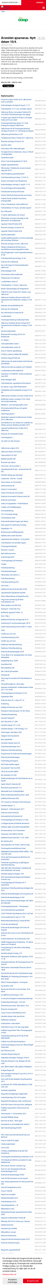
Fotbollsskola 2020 (8, 518)
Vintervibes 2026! (7, 158)
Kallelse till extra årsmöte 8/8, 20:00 (14, 589)
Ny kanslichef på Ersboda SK (11, 816)
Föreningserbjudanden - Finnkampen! (14, 906)
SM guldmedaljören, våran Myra (12, 684)
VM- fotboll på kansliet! (9, 671)
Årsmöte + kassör (7, 550)
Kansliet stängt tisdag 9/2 (10, 1054)
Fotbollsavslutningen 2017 (10, 746)
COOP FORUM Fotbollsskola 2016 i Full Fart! (17, 913)
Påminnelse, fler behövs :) (10, 575)
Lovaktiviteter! (6, 316)
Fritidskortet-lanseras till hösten (12, 192)
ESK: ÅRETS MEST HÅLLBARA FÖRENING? (16, 1067)
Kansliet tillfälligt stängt (9, 1117)
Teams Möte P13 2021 (9, 455)
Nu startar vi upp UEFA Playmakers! (14, 387)
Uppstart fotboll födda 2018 (11, 224)
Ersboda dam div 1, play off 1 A (12, 700)
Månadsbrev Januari (8, 1232)
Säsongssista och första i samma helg (15, 845)
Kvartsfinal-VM (6, 664)
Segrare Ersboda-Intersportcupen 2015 (15, 1239)
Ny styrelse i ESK (7, 986)
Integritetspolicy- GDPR (9, 661)
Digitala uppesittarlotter (9, 165)
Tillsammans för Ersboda (10, 278)
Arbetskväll (5, 675)
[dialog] (23, 1270)
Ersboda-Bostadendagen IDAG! (12, 1175)
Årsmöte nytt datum (8, 462)
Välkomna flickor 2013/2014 (11, 452)
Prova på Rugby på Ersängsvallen (13, 188)
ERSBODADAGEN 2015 (9, 1198)
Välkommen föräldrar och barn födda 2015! (17, 396)
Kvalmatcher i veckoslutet (10, 1023)
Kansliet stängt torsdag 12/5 (11, 953)
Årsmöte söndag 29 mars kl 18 (12, 141)
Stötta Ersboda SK (8, 486)
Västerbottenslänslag (9, 714)
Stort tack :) (5, 586)
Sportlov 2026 (6, 145)
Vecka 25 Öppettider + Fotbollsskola (14, 503)
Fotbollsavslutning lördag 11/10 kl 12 (14, 177)
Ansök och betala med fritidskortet (14, 181)
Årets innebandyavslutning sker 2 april (15, 795)
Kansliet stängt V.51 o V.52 (10, 725)
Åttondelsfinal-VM (7, 668)
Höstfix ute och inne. (8, 641)
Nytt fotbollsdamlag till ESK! (11, 1128)
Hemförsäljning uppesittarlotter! (13, 174)
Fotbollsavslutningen (8, 571)
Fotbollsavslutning (8, 568)
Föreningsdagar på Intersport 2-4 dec (14, 820)
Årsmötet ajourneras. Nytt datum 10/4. (15, 1006)
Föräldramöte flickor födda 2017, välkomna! (17, 138)
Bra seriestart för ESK (9, 775)
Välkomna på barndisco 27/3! (12, 134)
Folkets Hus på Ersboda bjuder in (13, 1041)
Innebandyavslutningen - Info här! (13, 1002)
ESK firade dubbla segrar (10, 764)
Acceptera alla (33, 1281)
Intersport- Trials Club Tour (10, 609)
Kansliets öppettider (8, 1090)
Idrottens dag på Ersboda (10, 358)
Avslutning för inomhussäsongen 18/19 (15, 623)
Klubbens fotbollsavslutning (11, 644)
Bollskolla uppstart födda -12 (12, 612)
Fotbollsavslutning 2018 (10, 637)
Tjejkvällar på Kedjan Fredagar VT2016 (15, 1058)
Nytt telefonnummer (8, 553)
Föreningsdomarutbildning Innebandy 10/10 (17, 1157)
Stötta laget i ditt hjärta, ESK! (11, 732)
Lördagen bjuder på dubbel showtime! (15, 823)
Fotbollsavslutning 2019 (10, 582)
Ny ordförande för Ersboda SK (12, 313)
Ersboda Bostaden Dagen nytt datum (14, 521)
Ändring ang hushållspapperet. (12, 532)
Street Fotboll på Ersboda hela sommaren (16, 195)
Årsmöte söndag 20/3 (9, 1009)
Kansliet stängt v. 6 (8, 805)
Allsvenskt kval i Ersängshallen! (12, 791)
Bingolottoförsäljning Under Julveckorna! (16, 1101)
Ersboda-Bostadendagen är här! (13, 897)
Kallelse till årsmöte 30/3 (10, 798)
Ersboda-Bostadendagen (10, 757)
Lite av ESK (5, 1148)
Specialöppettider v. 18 (9, 1205)
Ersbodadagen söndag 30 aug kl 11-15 (15, 105)
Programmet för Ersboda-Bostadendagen (16, 754)
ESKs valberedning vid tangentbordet (14, 596)
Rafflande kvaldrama (8, 1020)
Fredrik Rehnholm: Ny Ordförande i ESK (15, 939)
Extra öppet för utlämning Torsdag (13, 525)
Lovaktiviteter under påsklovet (12, 371)
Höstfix (3, 564)
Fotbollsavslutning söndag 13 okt (13, 258)
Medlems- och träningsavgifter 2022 (14, 405)
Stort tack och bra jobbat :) (11, 466)
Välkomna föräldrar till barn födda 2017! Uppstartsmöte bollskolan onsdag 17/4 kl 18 (16, 300)
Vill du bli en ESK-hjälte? (10, 771)
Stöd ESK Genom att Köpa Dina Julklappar (16, 1105)
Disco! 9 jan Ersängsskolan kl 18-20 (14, 161)
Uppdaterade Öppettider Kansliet (13, 593)
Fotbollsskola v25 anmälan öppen (13, 543)
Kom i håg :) (5, 616)
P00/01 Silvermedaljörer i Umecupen (14, 982)
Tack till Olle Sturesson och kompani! (14, 1178)
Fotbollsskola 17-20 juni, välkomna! (14, 285)
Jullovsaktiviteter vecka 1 (10, 344)
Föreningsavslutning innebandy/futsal (15, 320)
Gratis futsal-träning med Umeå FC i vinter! (16, 627)
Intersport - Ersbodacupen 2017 (12, 809)
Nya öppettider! (6, 739)
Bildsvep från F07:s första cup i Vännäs (15, 1221)
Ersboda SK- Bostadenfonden (12, 434)
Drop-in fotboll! (6, 1191)
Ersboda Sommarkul (8, 500)
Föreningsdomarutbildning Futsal (13, 848)
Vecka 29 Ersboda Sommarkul (12, 493)
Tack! (3, 630)
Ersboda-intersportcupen (10, 1243)
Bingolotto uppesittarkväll (10, 1250)
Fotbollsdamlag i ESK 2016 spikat (13, 1097)
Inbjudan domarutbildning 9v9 (12, 305)
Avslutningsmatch (7, 557)
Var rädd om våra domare (10, 441)
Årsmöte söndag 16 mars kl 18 (12, 227)
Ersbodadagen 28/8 (8, 380)
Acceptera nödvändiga (12, 1281)
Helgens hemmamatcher (10, 736)
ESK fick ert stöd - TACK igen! (11, 1121)
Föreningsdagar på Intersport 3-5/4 (14, 693)
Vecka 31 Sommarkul (9, 489)
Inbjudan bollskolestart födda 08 (13, 1218)
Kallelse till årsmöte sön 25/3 (11, 707)
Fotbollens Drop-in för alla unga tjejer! (15, 1027)
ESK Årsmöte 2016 (8, 1051)
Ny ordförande (6, 211)
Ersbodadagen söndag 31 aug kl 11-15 (15, 184)
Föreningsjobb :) (7, 437)
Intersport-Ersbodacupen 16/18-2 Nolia (15, 711)
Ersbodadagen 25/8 (8, 271)
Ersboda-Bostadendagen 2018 (12, 652)
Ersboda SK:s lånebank (9, 262)
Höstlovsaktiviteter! (8, 1144)
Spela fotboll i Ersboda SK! (11, 784)
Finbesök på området (9, 1228)
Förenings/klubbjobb (9, 546)
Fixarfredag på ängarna (9, 761)
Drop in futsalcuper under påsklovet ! (14, 204)
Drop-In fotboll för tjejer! (10, 1140)
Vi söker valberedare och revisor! (13, 215)
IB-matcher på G (7, 841)
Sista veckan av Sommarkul (11, 482)
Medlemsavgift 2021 (8, 459)
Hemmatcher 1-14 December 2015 (13, 1114)
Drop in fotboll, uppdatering (11, 351)
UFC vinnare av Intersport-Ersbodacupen (16, 802)
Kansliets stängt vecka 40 (10, 743)
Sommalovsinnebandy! (9, 924)
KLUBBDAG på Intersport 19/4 (12, 995)
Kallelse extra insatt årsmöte (11, 536)
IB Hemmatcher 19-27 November (13, 830)
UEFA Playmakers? (8, 414)
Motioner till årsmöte (8, 1236)
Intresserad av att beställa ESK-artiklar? (15, 1124)
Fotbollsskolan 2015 (8, 1202)
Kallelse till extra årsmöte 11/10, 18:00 (15, 838)
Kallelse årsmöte (7, 1225)
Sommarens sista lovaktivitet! (12, 274)
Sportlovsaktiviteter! (8, 331)
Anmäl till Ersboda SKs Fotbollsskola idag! (16, 973)
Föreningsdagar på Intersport (12, 561)
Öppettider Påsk (7, 697)
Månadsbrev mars (7, 1209)
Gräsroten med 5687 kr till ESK (12, 834)
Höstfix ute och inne (8, 634)
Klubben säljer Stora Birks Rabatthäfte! (15, 827)
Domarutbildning (7, 511)
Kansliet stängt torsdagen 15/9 (12, 874)
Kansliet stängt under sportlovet (13, 1016)
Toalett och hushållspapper (11, 507)
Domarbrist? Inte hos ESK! (10, 768)
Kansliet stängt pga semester (12, 475)
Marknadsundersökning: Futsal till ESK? (15, 921)
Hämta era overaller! (8, 1194)
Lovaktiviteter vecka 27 (9, 281)
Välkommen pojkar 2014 (10, 448)
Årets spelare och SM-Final (11, 605)
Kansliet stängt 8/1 (8, 718)
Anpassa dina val (9, 1274)
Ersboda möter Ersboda (10, 813)
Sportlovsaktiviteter (8, 235)
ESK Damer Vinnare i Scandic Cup (13, 1166)
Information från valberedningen (13, 149)
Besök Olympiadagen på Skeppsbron (15, 289)
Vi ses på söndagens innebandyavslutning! (17, 998)
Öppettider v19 (6, 528)
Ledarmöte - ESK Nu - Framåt (11, 479)
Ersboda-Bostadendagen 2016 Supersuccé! (17, 894)
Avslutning (5, 704)
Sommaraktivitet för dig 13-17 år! (13, 917)
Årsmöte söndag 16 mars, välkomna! (14, 244)
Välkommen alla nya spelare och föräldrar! (16, 367)
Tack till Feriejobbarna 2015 (11, 1187)
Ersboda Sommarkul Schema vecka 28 (15, 496)
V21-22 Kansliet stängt (9, 514)
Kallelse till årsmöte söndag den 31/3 (14, 620)
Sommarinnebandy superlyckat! (12, 910)
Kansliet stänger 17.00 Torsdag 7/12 (14, 729)
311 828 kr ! (5, 340)
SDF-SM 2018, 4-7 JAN (9, 722)
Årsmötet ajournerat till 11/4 (11, 788)
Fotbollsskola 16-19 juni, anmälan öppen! (16, 208)
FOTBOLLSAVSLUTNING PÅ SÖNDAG (14, 354)
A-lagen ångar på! (7, 1070)
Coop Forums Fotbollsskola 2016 (13, 1013)
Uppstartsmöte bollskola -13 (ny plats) (15, 539)
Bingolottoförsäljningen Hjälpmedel (14, 1094)
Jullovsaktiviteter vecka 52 (10, 347)
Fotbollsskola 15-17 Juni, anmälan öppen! (16, 109)
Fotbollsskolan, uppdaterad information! (16, 383)
